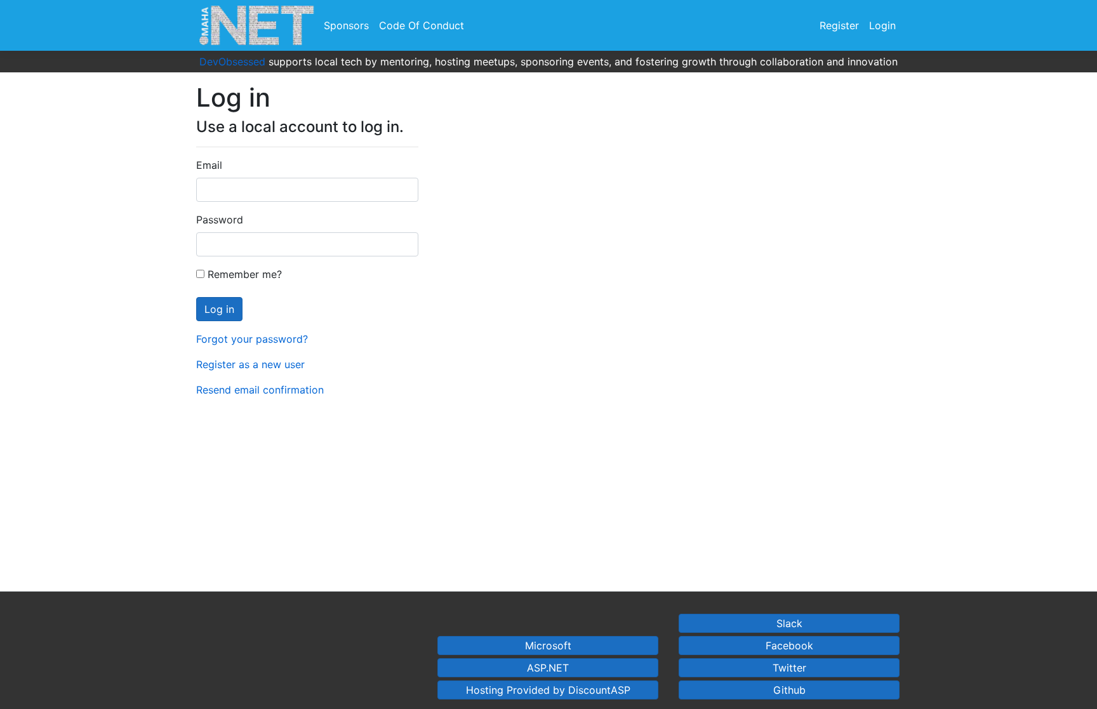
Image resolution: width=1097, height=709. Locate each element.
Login (882, 25)
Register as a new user (250, 364)
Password (219, 219)
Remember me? (243, 274)
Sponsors (346, 25)
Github (789, 690)
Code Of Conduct (421, 25)
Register (839, 25)
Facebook (789, 645)
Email (209, 165)
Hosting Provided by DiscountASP (548, 690)
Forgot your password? (252, 339)
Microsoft (548, 645)
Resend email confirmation (260, 389)
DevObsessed (232, 61)
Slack (789, 623)
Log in (219, 309)
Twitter (789, 667)
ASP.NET (548, 667)
